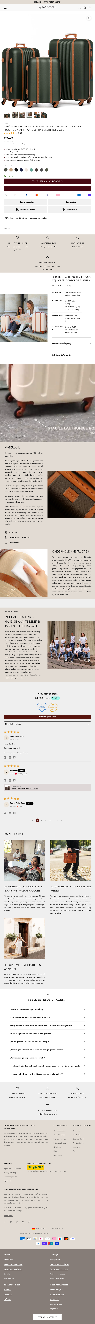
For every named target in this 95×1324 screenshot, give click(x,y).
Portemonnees (9, 1278)
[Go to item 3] (29, 115)
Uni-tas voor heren (57, 1278)
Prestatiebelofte (78, 1143)
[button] (9, 133)
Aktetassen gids (56, 1304)
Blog (55, 1151)
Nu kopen (47, 188)
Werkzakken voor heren (59, 1269)
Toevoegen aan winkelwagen (47, 181)
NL (28, 144)
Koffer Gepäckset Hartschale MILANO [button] (25, 788)
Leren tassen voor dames (13, 1264)
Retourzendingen (60, 1143)
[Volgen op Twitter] (11, 1222)
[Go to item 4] (37, 115)
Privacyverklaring (10, 1172)
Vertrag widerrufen (47, 1317)
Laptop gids (54, 1299)
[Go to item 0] (7, 115)
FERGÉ (6, 123)
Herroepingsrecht (10, 1176)
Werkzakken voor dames (59, 1264)
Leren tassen (8, 1259)
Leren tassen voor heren (13, 1269)
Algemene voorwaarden (13, 1168)
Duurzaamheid (78, 1139)
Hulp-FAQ (57, 1147)
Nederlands (56, 1229)
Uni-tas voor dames (57, 1274)
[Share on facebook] (14, 757)
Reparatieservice (60, 1139)
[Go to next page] (62, 820)
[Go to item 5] (44, 115)
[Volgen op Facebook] (5, 1222)
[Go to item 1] (14, 115)
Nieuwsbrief (58, 1155)
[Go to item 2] (22, 115)
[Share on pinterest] (5, 757)
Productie (76, 1135)
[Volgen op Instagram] (17, 1222)
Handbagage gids (57, 1294)
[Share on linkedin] (9, 757)
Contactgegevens (60, 1131)
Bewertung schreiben (47, 716)
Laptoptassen (55, 1259)
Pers (74, 1151)
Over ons (76, 1131)
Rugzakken (7, 1274)
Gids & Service (59, 1135)
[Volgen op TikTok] (29, 1222)
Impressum (8, 1181)
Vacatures (76, 1147)
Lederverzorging (56, 1289)
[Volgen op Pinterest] (23, 1222)
